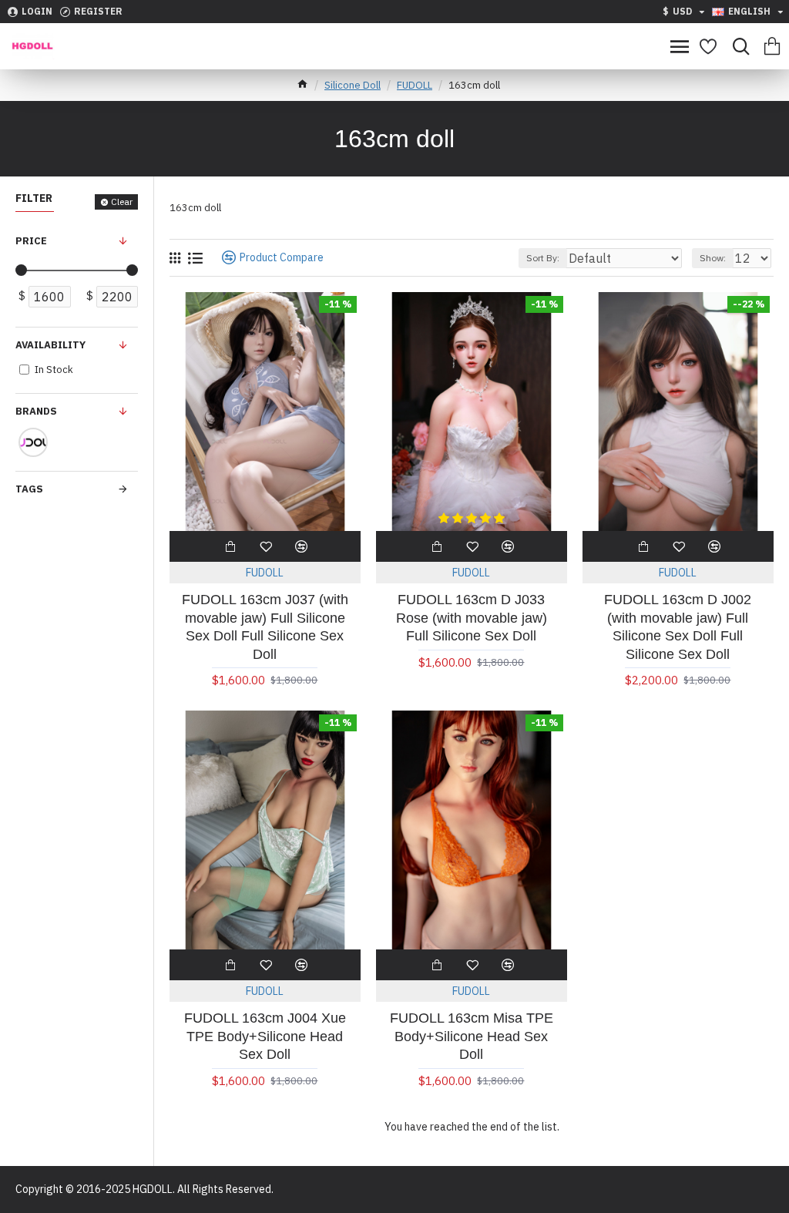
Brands (36, 411)
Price (31, 240)
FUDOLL (414, 85)
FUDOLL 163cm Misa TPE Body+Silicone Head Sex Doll (471, 1036)
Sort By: (542, 258)
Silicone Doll (352, 85)
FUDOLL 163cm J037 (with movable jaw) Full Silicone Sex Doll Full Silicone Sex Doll (265, 626)
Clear (122, 201)
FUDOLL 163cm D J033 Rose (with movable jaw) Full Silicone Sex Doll (471, 617)
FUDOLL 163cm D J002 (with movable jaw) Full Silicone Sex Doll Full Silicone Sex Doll (677, 626)
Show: (713, 258)
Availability (50, 344)
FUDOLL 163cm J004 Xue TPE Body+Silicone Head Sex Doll (265, 1036)
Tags (29, 489)
